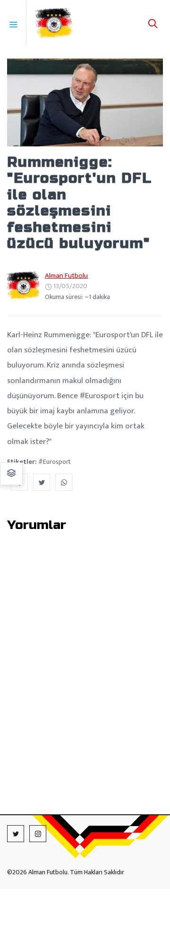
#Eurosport (54, 461)
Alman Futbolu (66, 276)
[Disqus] (85, 658)
